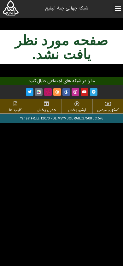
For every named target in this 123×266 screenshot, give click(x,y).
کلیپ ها (15, 110)
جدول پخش (46, 110)
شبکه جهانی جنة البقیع (66, 8)
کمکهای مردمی (108, 110)
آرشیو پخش (77, 110)
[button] (118, 8)
